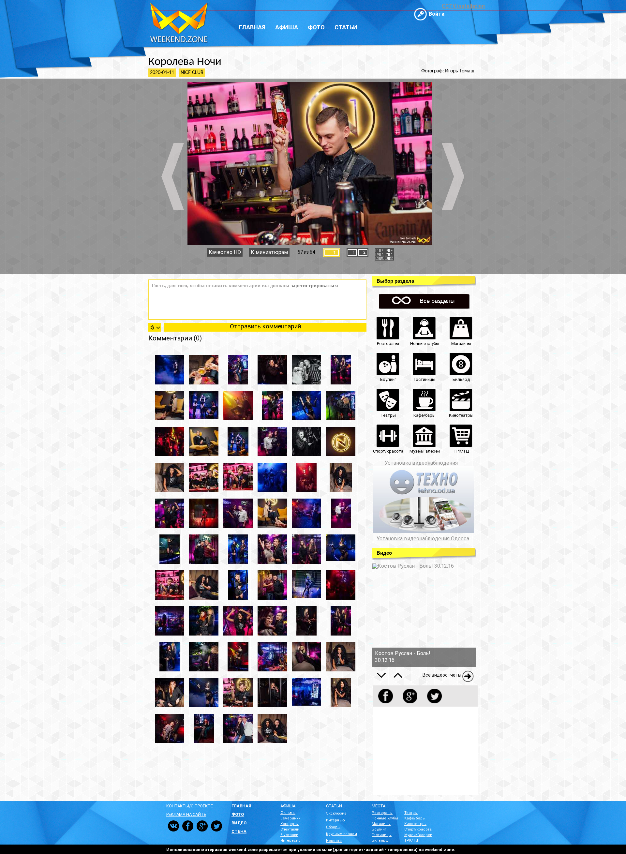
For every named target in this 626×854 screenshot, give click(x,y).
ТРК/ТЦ (411, 840)
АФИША (287, 805)
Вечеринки (290, 818)
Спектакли (289, 829)
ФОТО (237, 814)
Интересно (290, 840)
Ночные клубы (385, 818)
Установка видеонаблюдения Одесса (423, 538)
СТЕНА (238, 831)
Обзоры (333, 827)
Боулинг (379, 829)
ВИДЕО (238, 822)
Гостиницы (382, 835)
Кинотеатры (415, 824)
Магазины (381, 824)
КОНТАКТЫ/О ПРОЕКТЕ (189, 805)
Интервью (335, 820)
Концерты (289, 824)
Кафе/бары (414, 818)
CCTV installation (463, 6)
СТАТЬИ (334, 805)
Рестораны (382, 813)
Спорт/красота (418, 829)
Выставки (289, 835)
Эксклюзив (336, 813)
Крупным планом (341, 834)
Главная (252, 27)
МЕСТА (378, 805)
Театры (411, 813)
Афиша (286, 27)
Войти (436, 14)
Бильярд (380, 840)
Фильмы (287, 813)
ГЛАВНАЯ (241, 805)
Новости (334, 841)
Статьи (346, 27)
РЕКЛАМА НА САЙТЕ (186, 814)
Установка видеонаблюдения (421, 463)
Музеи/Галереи (418, 835)
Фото (316, 27)
